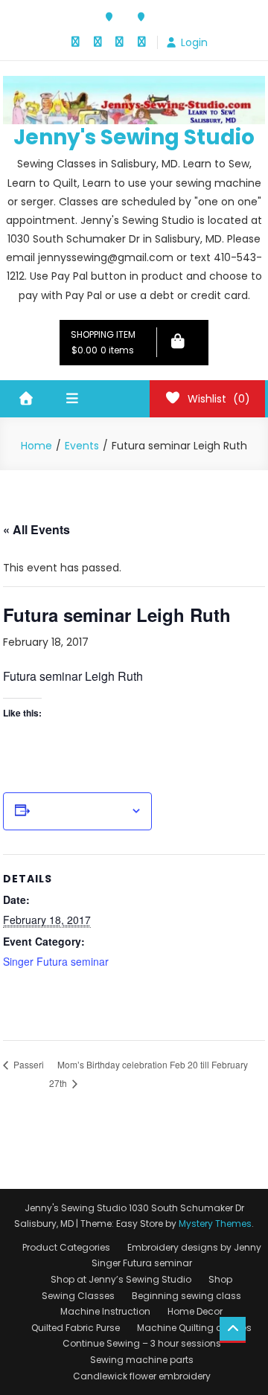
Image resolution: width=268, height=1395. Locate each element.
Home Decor (195, 1311)
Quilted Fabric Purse (75, 1327)
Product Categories (66, 1247)
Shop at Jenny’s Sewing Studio (121, 1279)
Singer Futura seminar (56, 961)
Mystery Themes (215, 1223)
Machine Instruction (105, 1311)
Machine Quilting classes (194, 1327)
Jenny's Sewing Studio (134, 137)
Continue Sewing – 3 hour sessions (142, 1343)
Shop (220, 1279)
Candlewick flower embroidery (142, 1376)
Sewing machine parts (142, 1359)
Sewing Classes (78, 1295)
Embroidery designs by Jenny (194, 1247)
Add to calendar (80, 811)
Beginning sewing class (186, 1295)
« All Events (36, 529)
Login (194, 42)
